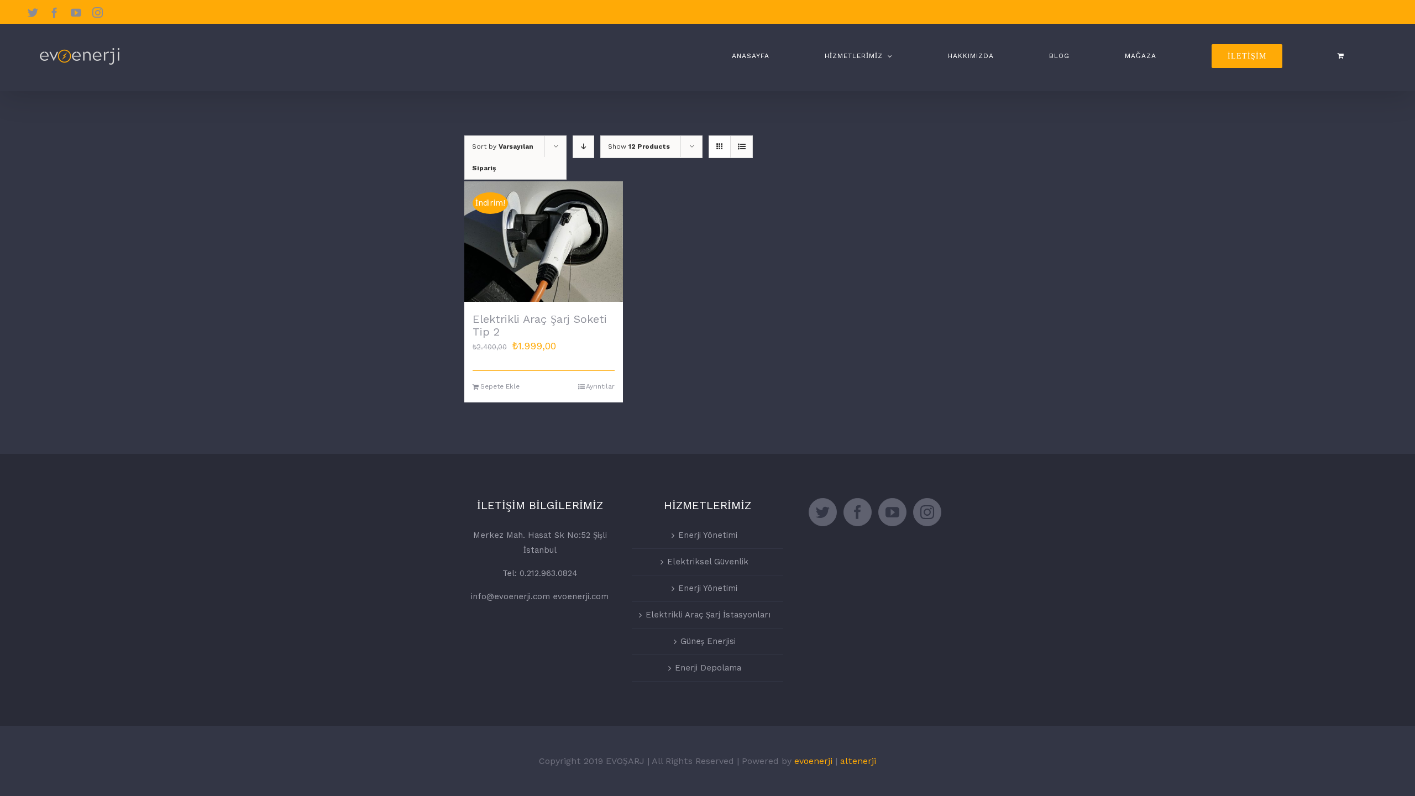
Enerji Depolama (708, 668)
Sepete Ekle (500, 386)
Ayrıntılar (600, 386)
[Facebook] (857, 512)
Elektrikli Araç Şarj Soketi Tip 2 (540, 325)
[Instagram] (927, 512)
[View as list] (741, 147)
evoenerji (813, 761)
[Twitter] (823, 512)
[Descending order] (583, 146)
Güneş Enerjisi (708, 641)
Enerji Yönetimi (707, 535)
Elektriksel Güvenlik (707, 562)
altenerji (858, 761)
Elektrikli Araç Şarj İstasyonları (708, 615)
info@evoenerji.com (510, 596)
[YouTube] (892, 512)
